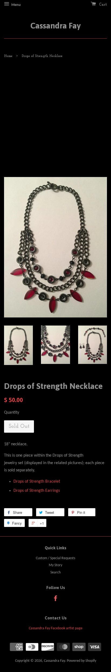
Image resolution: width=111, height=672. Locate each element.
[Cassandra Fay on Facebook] (55, 599)
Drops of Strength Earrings (36, 491)
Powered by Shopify (81, 661)
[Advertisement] (55, 117)
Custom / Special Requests (55, 558)
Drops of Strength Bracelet (36, 481)
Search (55, 572)
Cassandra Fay (55, 25)
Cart (102, 5)
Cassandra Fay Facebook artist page (55, 628)
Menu (16, 5)
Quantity (11, 412)
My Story (55, 565)
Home (8, 56)
